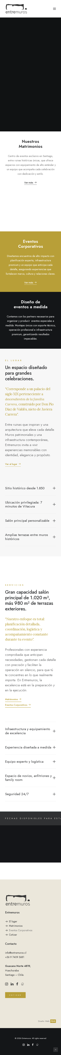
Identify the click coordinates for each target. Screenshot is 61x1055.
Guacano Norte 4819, (18, 966)
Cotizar (13, 935)
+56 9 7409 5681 (14, 957)
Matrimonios (16, 926)
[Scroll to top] (55, 1049)
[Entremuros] (16, 9)
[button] (54, 8)
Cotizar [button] (15, 995)
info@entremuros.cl (15, 953)
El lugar (13, 921)
